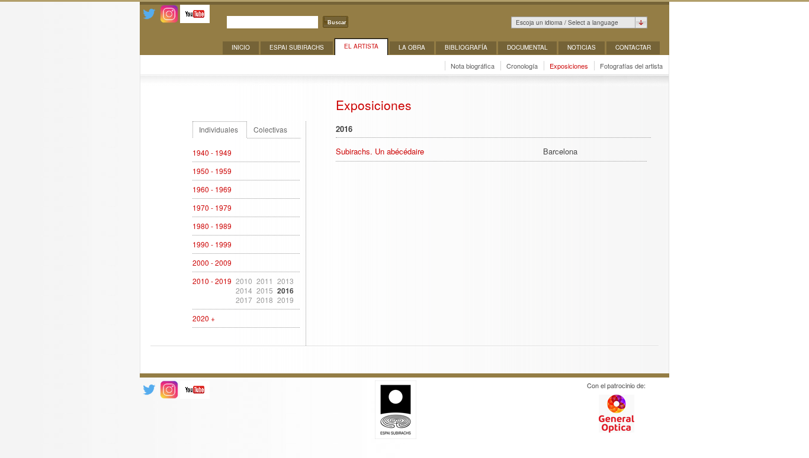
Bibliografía (466, 47)
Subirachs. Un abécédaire (380, 151)
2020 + (203, 318)
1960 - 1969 (212, 189)
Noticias (581, 47)
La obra (412, 47)
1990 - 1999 (212, 244)
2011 (264, 281)
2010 (244, 281)
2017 (244, 300)
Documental (527, 47)
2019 (285, 300)
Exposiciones (569, 65)
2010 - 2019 (212, 281)
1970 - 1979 (212, 207)
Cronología (522, 65)
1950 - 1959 (212, 171)
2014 (244, 290)
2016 (285, 290)
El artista (361, 46)
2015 (264, 290)
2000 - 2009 (212, 262)
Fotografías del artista (631, 65)
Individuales (218, 129)
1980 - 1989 (212, 226)
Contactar (633, 47)
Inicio (241, 47)
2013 (285, 281)
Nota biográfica (473, 65)
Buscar (337, 22)
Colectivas (270, 129)
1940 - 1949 (212, 152)
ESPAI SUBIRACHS (296, 47)
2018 (264, 300)
